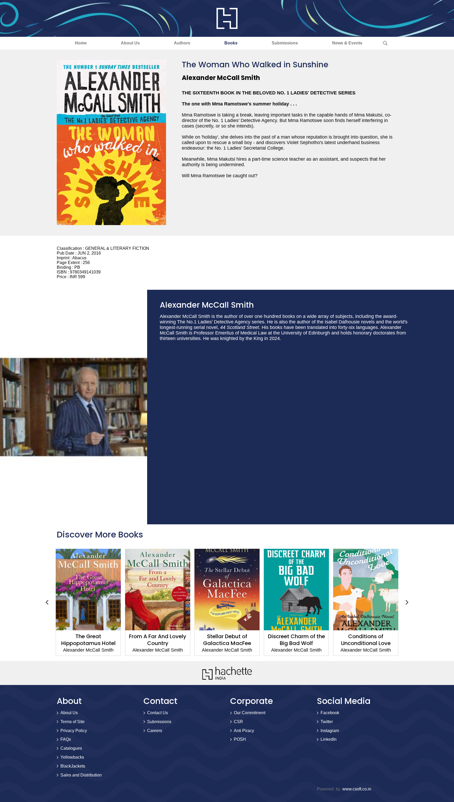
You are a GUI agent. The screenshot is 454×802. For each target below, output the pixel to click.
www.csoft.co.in (356, 789)
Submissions (285, 43)
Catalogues (71, 748)
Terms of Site (72, 721)
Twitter (327, 721)
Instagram (330, 730)
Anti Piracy (244, 730)
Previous (47, 602)
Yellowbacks (72, 757)
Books (231, 43)
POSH (240, 739)
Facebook (330, 712)
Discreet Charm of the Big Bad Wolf (260, 640)
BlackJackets (72, 766)
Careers (154, 730)
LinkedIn (329, 739)
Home (81, 43)
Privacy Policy (73, 730)
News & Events (347, 43)
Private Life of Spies (399, 636)
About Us (130, 43)
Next (407, 602)
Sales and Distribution (81, 775)
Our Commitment (249, 712)
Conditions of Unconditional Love (330, 640)
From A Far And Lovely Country (122, 640)
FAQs (65, 739)
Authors (182, 43)
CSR (238, 721)
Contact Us (157, 712)
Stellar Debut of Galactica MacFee (191, 640)
